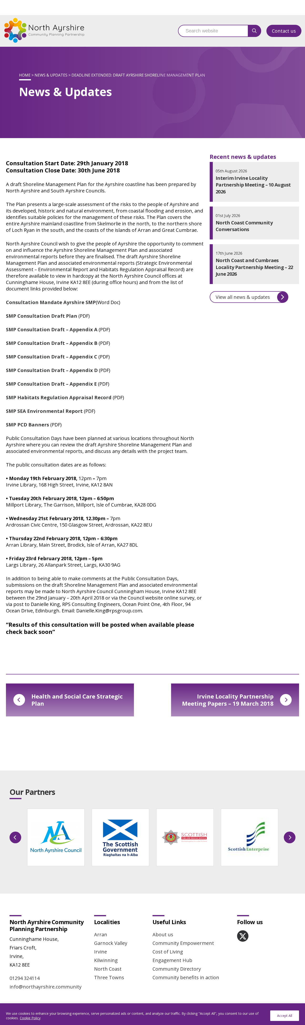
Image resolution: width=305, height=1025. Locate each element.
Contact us (284, 31)
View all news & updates (243, 297)
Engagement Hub (172, 960)
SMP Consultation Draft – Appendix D (52, 370)
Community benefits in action (185, 977)
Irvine (100, 951)
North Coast (108, 969)
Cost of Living (167, 951)
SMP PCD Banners (27, 424)
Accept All (284, 1015)
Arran (100, 934)
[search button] (254, 31)
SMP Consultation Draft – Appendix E (51, 384)
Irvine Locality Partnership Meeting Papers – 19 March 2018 (228, 699)
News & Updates (51, 75)
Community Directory (176, 969)
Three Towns (109, 977)
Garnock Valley (110, 943)
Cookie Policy (30, 1018)
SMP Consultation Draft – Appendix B (51, 343)
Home (24, 75)
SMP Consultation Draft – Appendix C (51, 356)
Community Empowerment (183, 943)
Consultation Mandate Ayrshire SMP (51, 302)
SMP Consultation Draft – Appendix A (51, 329)
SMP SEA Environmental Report (44, 411)
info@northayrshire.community (45, 987)
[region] (152, 1014)
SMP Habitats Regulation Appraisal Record (59, 397)
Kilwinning (106, 960)
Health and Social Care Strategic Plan (77, 699)
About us (162, 934)
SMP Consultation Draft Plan (41, 316)
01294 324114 (25, 978)
